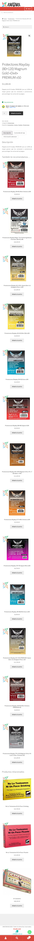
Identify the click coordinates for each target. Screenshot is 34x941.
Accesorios (10, 125)
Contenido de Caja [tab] (19, 133)
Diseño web (17, 929)
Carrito (26, 936)
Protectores (11, 19)
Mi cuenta (5, 938)
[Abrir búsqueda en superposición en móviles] (17, 12)
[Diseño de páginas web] (17, 931)
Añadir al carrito (16, 113)
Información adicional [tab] (10, 136)
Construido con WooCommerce (11, 919)
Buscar (17, 938)
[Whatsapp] (29, 934)
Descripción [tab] (7, 133)
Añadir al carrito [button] (17, 198)
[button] (29, 35)
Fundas (20, 125)
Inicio (5, 19)
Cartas (16, 125)
